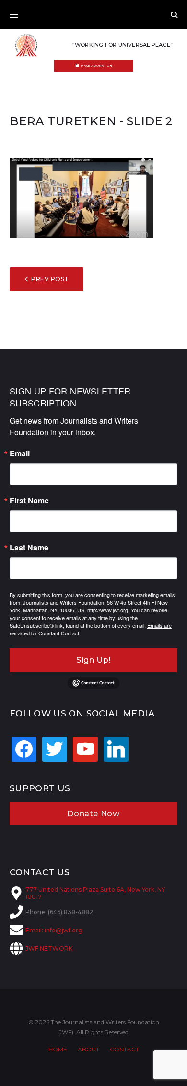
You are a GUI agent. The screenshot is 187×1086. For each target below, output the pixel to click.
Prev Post (50, 279)
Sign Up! (93, 660)
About (88, 1049)
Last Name (29, 547)
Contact (124, 1049)
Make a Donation (96, 66)
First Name (29, 500)
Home (57, 1049)
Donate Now (93, 813)
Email (20, 453)
